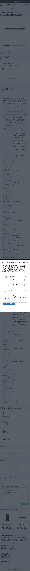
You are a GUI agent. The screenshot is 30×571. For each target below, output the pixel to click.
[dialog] (15, 285)
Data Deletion (5, 308)
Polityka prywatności (23, 308)
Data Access (13, 308)
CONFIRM (9, 303)
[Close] (27, 262)
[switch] (24, 280)
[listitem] (15, 277)
